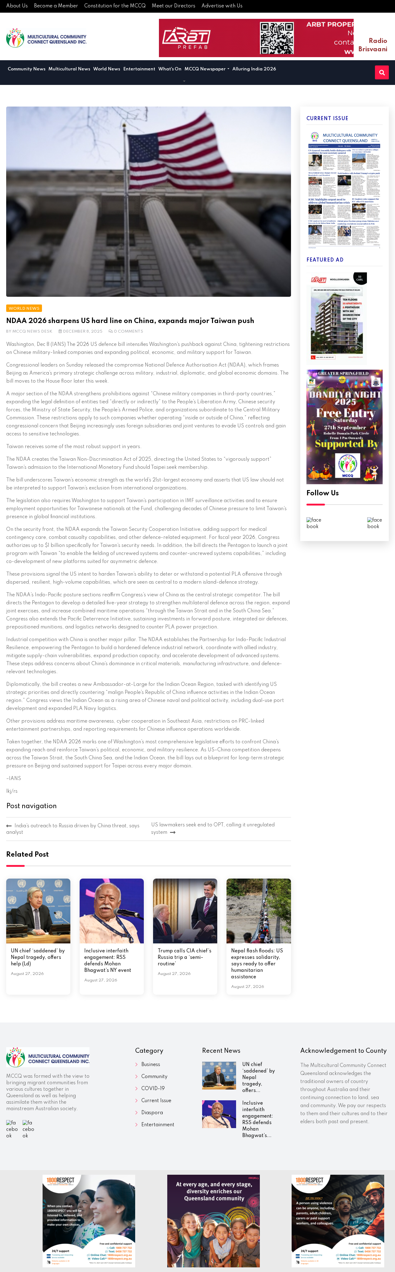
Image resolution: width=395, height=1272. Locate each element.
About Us (17, 6)
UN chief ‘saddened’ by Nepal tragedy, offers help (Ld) (38, 958)
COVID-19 (153, 1088)
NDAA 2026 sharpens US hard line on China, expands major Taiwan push (130, 321)
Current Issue (156, 1100)
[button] (184, 81)
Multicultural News (69, 69)
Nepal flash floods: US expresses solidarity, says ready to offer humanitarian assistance (257, 964)
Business (150, 1064)
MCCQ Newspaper (206, 69)
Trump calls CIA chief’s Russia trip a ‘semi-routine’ (184, 958)
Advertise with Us (222, 6)
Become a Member (56, 6)
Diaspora (152, 1112)
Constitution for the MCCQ (115, 6)
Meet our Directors (173, 6)
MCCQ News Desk (32, 332)
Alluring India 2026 (254, 69)
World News (106, 69)
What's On (169, 69)
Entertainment (139, 69)
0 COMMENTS (128, 332)
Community (154, 1076)
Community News (26, 69)
